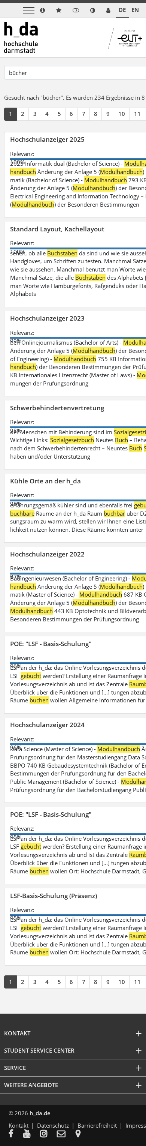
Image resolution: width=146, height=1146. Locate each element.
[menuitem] (16, 1134)
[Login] (76, 10)
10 (121, 113)
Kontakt (18, 1125)
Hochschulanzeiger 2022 (47, 554)
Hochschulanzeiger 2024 (47, 724)
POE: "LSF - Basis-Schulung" (50, 643)
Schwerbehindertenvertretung (57, 408)
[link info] (42, 10)
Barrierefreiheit (97, 1125)
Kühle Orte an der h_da (45, 481)
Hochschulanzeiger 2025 (47, 139)
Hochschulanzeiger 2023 (47, 318)
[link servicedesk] (108, 10)
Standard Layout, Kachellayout (57, 229)
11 (137, 113)
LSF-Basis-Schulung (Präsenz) (53, 895)
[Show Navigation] (28, 10)
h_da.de (40, 1113)
